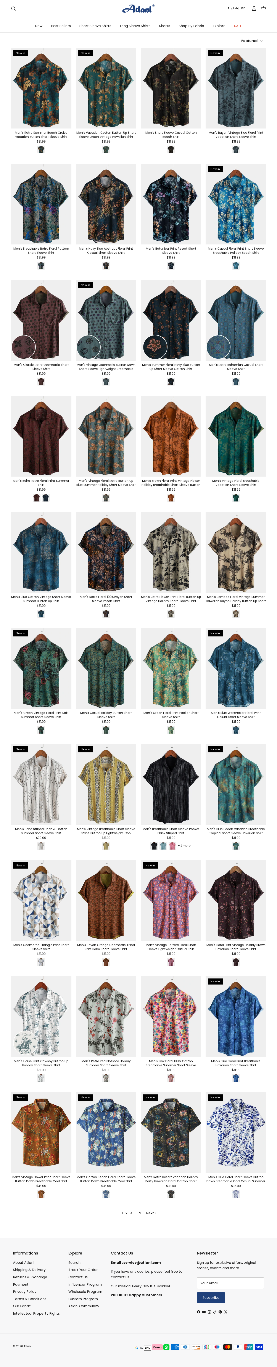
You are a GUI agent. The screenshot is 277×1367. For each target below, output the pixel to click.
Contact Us (78, 1277)
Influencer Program (85, 1284)
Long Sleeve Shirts (135, 25)
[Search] (13, 8)
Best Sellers (61, 25)
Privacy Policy (24, 1291)
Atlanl (27, 1346)
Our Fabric (22, 1306)
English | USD (236, 8)
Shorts (164, 25)
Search (74, 1262)
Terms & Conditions (29, 1298)
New (38, 25)
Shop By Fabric (191, 25)
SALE (238, 25)
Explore (219, 25)
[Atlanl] (138, 8)
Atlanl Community (83, 1306)
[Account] (253, 8)
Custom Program (83, 1298)
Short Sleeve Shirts (95, 25)
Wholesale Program (85, 1291)
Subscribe (211, 1297)
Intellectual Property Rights (36, 1313)
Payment (21, 1284)
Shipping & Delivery (29, 1269)
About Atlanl (23, 1262)
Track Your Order (83, 1269)
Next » (151, 1213)
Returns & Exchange (30, 1277)
